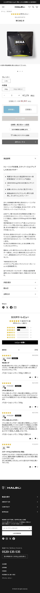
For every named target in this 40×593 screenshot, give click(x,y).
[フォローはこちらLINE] (3, 538)
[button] (15, 14)
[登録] (29, 528)
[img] (6, 355)
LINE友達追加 (17, 533)
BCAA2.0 (9, 11)
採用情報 (4, 567)
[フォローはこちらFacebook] (14, 538)
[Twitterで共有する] (7, 307)
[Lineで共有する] (3, 307)
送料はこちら (20, 142)
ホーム (3, 11)
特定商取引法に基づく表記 (8, 574)
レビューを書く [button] (20, 342)
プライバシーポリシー (7, 578)
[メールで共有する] (15, 307)
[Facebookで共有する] (11, 307)
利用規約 (4, 571)
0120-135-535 (11, 551)
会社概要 (4, 564)
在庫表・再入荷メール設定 (20, 124)
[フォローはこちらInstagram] (7, 538)
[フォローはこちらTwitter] (10, 538)
